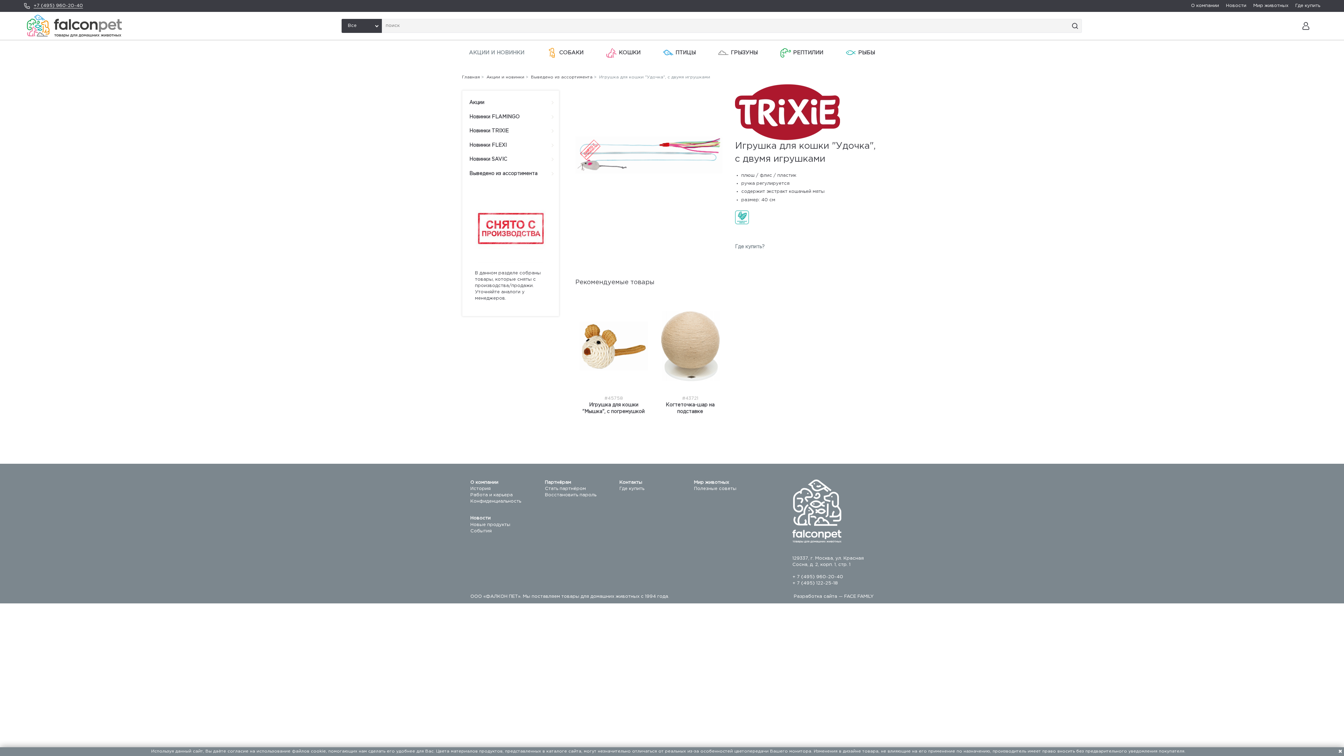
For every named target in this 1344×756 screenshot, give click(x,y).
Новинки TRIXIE (489, 131)
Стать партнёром (565, 489)
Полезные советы (715, 489)
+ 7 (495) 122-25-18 (815, 583)
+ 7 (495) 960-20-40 (817, 577)
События (481, 531)
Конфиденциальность (495, 501)
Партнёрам (558, 482)
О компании (1205, 6)
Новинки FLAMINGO (494, 117)
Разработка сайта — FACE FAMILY (834, 596)
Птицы (686, 52)
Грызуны (744, 52)
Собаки (571, 52)
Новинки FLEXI (488, 145)
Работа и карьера (491, 495)
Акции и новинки (496, 52)
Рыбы (866, 52)
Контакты (631, 482)
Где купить (1307, 6)
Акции (476, 102)
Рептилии (808, 52)
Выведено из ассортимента (503, 174)
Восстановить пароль (570, 495)
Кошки (629, 52)
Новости (1236, 6)
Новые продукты (490, 525)
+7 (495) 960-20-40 (58, 6)
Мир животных (1270, 6)
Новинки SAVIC (488, 159)
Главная (471, 77)
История (480, 489)
